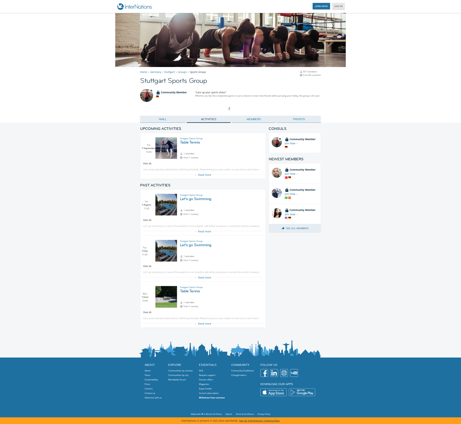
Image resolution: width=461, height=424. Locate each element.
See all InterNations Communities (259, 420)
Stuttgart (169, 72)
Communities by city (178, 375)
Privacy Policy (264, 414)
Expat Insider (205, 388)
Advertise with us (153, 397)
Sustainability (151, 379)
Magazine (204, 384)
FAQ (201, 370)
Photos (299, 119)
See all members (297, 228)
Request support (207, 375)
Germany (155, 72)
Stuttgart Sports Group (191, 138)
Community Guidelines (242, 370)
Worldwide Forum (177, 379)
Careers (149, 388)
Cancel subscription (209, 393)
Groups (182, 72)
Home (143, 72)
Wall (163, 119)
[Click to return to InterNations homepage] (134, 6)
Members (254, 119)
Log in (338, 6)
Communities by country (180, 370)
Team (147, 375)
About (148, 370)
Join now (321, 6)
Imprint (228, 414)
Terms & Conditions (245, 414)
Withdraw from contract (212, 397)
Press (147, 384)
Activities (208, 119)
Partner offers (206, 379)
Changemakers (239, 375)
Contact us (150, 393)
